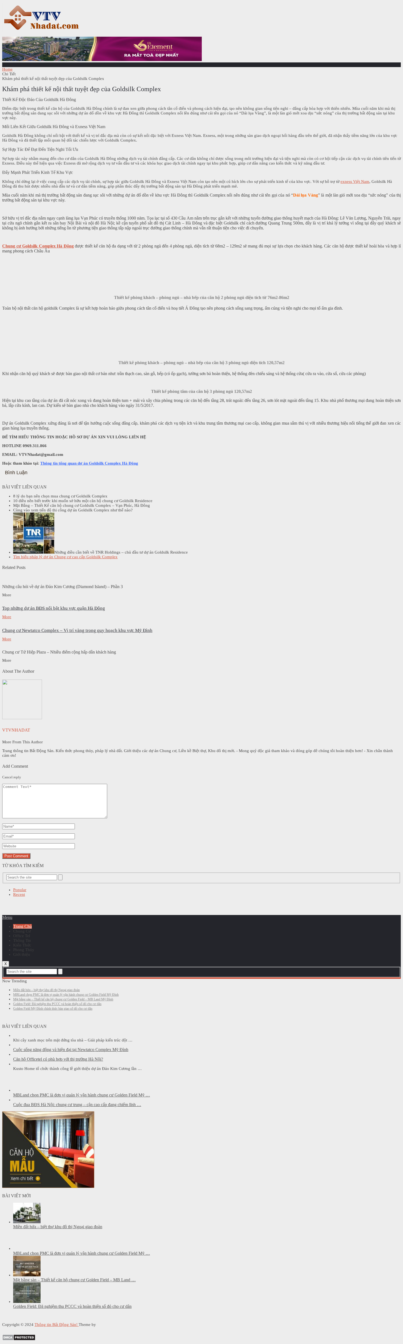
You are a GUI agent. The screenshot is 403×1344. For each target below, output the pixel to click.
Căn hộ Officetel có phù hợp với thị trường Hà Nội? (58, 1059)
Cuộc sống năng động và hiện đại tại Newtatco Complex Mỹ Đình (70, 1049)
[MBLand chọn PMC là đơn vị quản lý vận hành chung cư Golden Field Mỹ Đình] (27, 1090)
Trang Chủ (22, 926)
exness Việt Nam (354, 181)
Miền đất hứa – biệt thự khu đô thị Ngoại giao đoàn (46, 990)
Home (7, 69)
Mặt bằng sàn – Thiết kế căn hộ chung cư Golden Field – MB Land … (74, 1279)
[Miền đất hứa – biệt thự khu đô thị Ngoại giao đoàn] (27, 1222)
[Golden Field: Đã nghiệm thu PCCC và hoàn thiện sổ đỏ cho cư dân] (27, 1301)
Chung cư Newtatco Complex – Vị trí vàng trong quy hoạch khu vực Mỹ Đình (77, 630)
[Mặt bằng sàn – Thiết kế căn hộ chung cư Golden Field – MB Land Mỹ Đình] (27, 1275)
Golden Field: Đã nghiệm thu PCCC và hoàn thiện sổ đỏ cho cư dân (57, 1004)
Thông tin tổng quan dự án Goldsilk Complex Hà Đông (89, 463)
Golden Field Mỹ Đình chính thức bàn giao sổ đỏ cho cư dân (52, 1009)
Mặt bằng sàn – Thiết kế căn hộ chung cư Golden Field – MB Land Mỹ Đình (63, 999)
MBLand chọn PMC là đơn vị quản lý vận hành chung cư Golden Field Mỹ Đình (66, 995)
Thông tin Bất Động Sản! (57, 1324)
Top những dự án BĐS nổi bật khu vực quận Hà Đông (53, 608)
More (6, 617)
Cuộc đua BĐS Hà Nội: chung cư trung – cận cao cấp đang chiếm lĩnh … (77, 1104)
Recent (19, 894)
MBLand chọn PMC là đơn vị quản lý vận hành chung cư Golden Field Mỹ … (81, 1095)
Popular (19, 890)
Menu (7, 917)
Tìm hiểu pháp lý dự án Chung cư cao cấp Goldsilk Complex (65, 557)
